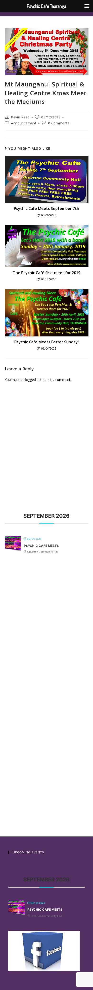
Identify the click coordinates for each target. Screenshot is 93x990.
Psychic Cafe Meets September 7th (46, 208)
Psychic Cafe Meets (41, 546)
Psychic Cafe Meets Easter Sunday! (46, 342)
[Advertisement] (46, 438)
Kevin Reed (20, 117)
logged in (32, 379)
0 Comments (59, 123)
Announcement (23, 123)
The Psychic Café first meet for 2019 (46, 272)
